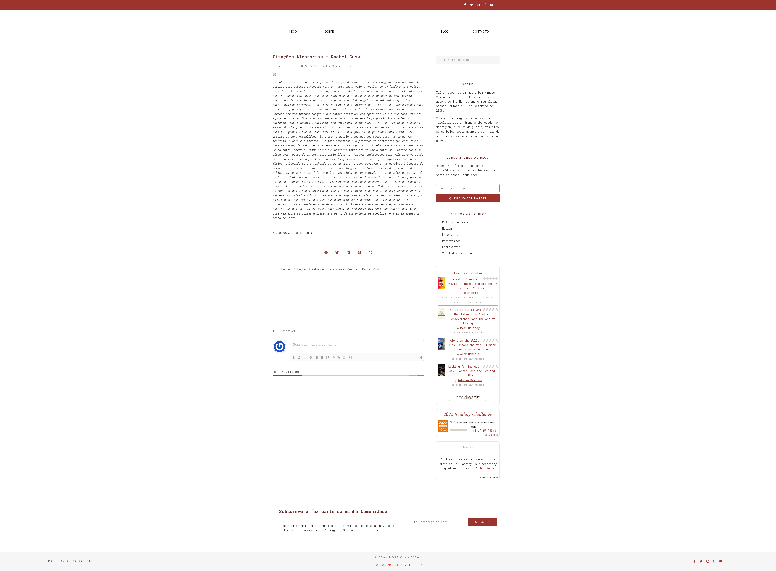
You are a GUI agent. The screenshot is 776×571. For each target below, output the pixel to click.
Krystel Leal (413, 564)
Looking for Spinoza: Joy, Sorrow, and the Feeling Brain (471, 371)
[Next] (386, 299)
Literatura (336, 269)
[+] (350, 357)
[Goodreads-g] (485, 5)
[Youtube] (491, 5)
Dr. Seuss (487, 468)
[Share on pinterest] (359, 252)
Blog (444, 32)
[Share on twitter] (337, 252)
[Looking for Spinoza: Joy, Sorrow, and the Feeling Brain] (441, 375)
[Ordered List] (316, 357)
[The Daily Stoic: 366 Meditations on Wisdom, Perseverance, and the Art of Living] (441, 318)
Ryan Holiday (470, 328)
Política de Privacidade (71, 561)
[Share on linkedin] (348, 252)
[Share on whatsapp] (370, 252)
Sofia (454, 422)
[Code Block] (333, 357)
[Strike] (310, 357)
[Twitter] (471, 5)
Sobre (329, 32)
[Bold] (293, 357)
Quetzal (353, 269)
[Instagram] (478, 5)
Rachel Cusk (371, 269)
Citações (284, 269)
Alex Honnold (470, 354)
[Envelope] (498, 5)
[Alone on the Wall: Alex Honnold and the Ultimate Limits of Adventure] (441, 349)
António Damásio (470, 380)
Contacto (481, 32)
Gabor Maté (470, 293)
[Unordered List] (322, 357)
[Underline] (305, 357)
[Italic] (299, 357)
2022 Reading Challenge (468, 414)
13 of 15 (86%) (484, 430)
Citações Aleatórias (309, 269)
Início (293, 32)
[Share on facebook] (326, 252)
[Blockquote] (327, 357)
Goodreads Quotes (488, 477)
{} (344, 357)
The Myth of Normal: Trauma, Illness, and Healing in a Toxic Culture (472, 283)
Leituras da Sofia (468, 273)
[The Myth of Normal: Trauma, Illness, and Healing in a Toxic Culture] (441, 288)
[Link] (339, 357)
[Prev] (310, 299)
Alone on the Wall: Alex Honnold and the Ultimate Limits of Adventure (472, 345)
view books (491, 435)
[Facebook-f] (465, 5)
